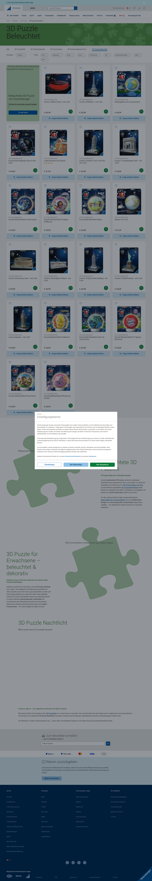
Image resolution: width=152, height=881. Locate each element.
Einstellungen (50, 465)
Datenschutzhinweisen (72, 456)
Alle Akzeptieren (102, 465)
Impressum (92, 456)
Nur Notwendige (76, 465)
